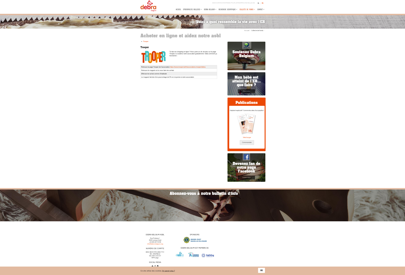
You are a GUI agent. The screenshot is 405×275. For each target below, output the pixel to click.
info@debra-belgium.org (155, 244)
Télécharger (247, 137)
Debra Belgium (209, 9)
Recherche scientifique (227, 9)
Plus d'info (246, 91)
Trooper (145, 41)
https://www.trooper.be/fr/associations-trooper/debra (187, 67)
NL (258, 3)
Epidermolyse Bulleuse (191, 9)
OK (261, 270)
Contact (260, 9)
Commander (247, 142)
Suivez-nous (246, 177)
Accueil (178, 9)
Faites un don (246, 62)
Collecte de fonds (246, 9)
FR (262, 3)
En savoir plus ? (168, 271)
